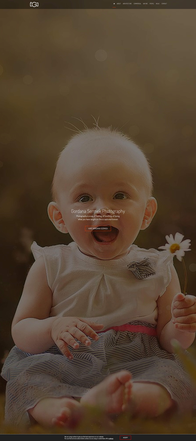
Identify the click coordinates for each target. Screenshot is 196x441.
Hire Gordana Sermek (98, 228)
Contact (164, 3)
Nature (145, 3)
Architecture (127, 3)
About (119, 3)
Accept (125, 437)
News (157, 3)
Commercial (137, 3)
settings (111, 438)
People (152, 3)
